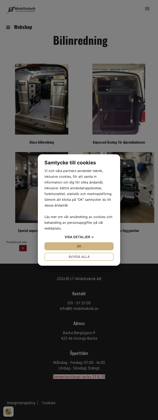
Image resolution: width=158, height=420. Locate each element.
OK (79, 246)
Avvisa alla (79, 257)
